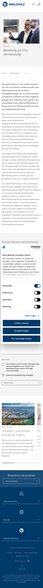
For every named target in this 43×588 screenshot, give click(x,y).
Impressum (18, 553)
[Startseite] (14, 4)
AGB (27, 556)
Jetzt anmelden (11, 481)
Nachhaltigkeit (15, 73)
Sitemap (10, 553)
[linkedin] (28, 560)
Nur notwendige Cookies (21, 339)
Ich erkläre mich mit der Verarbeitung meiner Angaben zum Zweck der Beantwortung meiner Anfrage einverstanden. (22, 367)
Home (4, 73)
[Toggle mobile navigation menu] (38, 4)
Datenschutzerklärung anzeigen (19, 375)
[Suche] (33, 4)
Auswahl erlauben (21, 331)
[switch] (37, 293)
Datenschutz (20, 556)
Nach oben (22, 569)
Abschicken (8, 383)
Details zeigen (30, 316)
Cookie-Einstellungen (30, 553)
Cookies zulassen (21, 323)
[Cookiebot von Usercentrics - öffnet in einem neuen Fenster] (30, 247)
